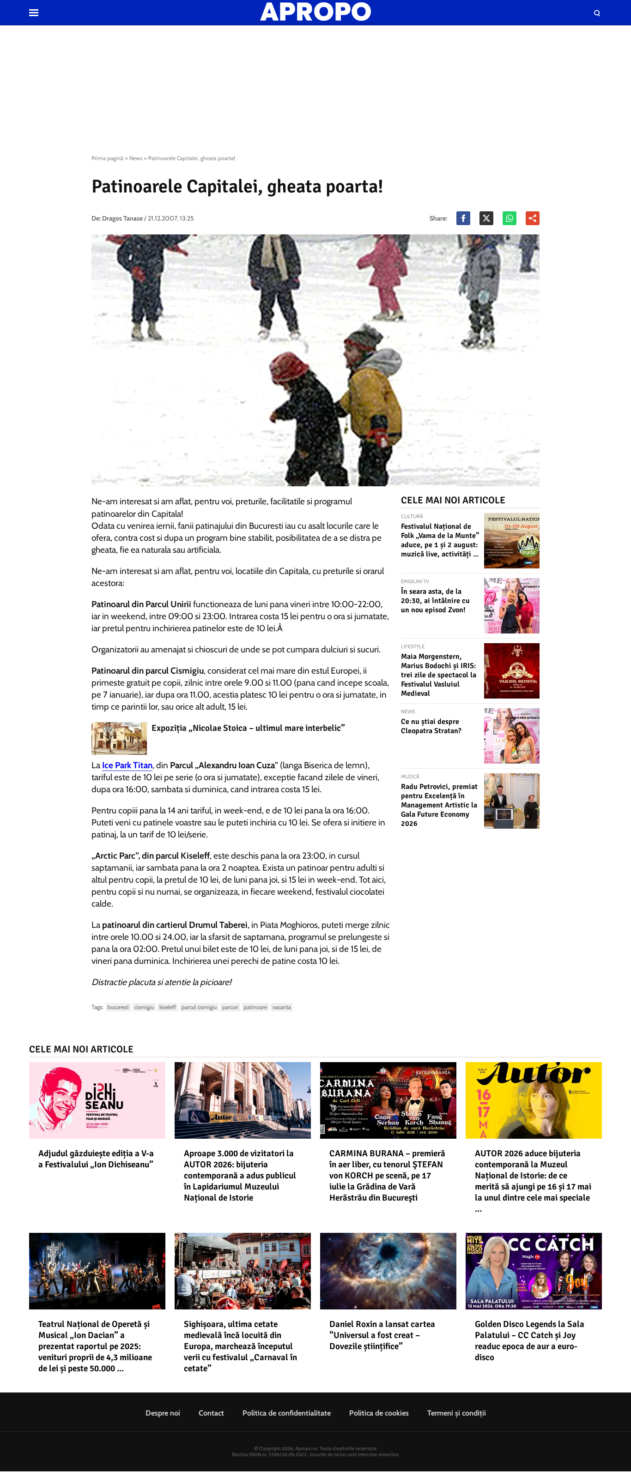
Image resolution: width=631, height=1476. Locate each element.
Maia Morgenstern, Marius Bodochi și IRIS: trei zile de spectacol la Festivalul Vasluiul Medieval (438, 675)
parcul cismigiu (199, 1007)
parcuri (230, 1007)
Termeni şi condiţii (456, 1413)
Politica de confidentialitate (287, 1413)
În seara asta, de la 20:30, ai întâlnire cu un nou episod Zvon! (435, 601)
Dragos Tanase (122, 218)
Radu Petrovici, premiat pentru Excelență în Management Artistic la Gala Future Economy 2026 (439, 805)
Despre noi (163, 1413)
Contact (211, 1413)
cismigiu (144, 1007)
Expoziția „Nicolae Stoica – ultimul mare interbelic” (248, 728)
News (135, 158)
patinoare (255, 1007)
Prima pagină (107, 158)
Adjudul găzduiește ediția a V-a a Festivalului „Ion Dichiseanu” (96, 1159)
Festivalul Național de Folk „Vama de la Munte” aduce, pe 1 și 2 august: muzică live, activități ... (440, 540)
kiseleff (167, 1007)
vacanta (282, 1007)
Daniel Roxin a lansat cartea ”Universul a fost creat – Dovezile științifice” (382, 1335)
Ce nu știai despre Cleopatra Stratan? (431, 726)
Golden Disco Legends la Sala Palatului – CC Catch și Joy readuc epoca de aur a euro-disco (529, 1341)
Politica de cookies (379, 1413)
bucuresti (118, 1007)
